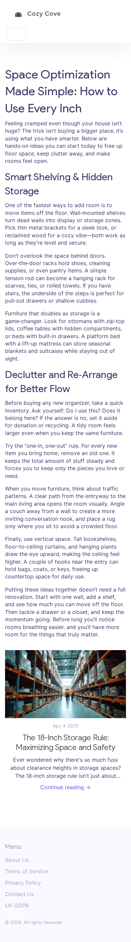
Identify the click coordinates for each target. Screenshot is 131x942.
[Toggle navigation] (16, 34)
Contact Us (19, 894)
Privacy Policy (23, 882)
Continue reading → (65, 787)
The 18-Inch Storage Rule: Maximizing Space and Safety (65, 742)
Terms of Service (26, 871)
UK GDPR (17, 905)
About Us (17, 860)
